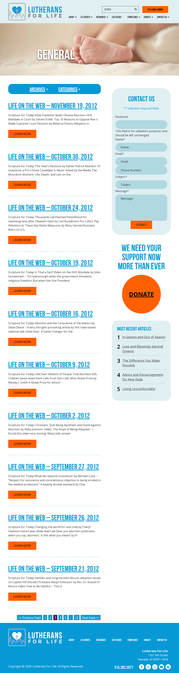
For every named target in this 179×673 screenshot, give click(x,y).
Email (119, 154)
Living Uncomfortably (138, 389)
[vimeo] (168, 667)
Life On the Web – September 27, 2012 (53, 467)
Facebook (121, 117)
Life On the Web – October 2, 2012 (49, 415)
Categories (67, 89)
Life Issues (116, 17)
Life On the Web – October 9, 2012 (49, 364)
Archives (37, 89)
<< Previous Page (29, 617)
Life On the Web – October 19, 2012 (50, 263)
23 (76, 617)
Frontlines (133, 17)
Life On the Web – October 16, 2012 (50, 314)
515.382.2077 (123, 667)
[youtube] (161, 667)
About (71, 17)
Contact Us (162, 17)
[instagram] (148, 667)
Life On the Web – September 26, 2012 (53, 518)
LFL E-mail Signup (155, 9)
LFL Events (85, 17)
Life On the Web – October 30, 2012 (50, 157)
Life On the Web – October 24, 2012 (50, 207)
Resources (101, 17)
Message (122, 191)
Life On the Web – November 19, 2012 (52, 106)
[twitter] (154, 667)
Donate (147, 17)
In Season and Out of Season (143, 337)
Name (120, 139)
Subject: (121, 177)
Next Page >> (90, 617)
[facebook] (141, 667)
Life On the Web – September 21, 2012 (53, 568)
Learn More (22, 134)
